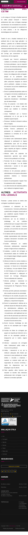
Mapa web (5, 451)
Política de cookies (20, 528)
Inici (3, 436)
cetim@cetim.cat (7, 416)
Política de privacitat (8, 528)
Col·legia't (4, 439)
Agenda (4, 442)
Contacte (4, 454)
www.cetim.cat (17, 416)
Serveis (4, 445)
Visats (3, 448)
